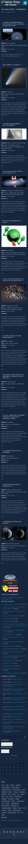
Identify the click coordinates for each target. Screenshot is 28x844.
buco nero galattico (15, 787)
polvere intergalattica (11, 309)
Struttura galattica (11, 43)
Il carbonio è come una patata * (12, 522)
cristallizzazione (12, 192)
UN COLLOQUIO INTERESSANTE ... (11, 615)
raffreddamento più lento (7, 194)
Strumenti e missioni (21, 143)
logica (3, 796)
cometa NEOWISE (20, 94)
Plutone (13, 801)
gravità (14, 794)
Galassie (9, 143)
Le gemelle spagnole (7, 618)
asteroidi (12, 785)
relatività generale (14, 803)
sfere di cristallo (17, 194)
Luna (7, 796)
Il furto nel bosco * (7, 663)
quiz (3, 803)
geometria (4, 794)
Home (2, 12)
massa (24, 491)
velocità (9, 810)
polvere (6, 95)
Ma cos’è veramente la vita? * (12, 221)
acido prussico (7, 383)
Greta (23, 146)
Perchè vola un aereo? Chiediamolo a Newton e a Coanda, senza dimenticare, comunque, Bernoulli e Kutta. (14, 625)
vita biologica (23, 545)
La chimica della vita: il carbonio (12, 451)
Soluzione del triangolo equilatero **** (12, 649)
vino (18, 812)
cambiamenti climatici (6, 789)
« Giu (2, 779)
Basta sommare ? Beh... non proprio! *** (12, 668)
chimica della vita (13, 458)
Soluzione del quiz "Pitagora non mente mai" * (13, 641)
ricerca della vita (21, 252)
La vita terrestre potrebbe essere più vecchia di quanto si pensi (14, 417)
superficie (16, 343)
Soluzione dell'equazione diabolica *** (12, 673)
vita (18, 458)
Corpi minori (10, 91)
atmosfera (13, 383)
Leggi (2, 59)
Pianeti (8, 543)
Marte (11, 796)
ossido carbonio (5, 493)
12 (7, 198)
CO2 (14, 146)
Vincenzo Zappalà (12, 812)
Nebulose (16, 305)
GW (18, 794)
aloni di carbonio (11, 145)
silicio (17, 545)
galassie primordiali (13, 491)
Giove (9, 794)
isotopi (10, 424)
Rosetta (14, 808)
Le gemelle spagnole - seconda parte (11, 604)
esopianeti (14, 252)
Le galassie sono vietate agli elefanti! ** (13, 172)
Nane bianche (10, 190)
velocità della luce (16, 810)
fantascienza (22, 792)
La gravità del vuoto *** (8, 666)
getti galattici (18, 146)
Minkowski (4, 799)
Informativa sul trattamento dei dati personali (11, 820)
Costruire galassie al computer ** (12, 485)
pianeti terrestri (12, 545)
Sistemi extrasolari (11, 381)
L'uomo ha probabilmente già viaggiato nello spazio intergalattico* (13, 24)
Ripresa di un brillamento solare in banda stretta (14, 611)
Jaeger (2, 95)
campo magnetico (16, 789)
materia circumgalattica (18, 45)
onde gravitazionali (6, 801)
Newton (17, 799)
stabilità (3, 254)
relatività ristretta (5, 805)
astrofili (6, 94)
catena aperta (15, 307)
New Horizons (11, 799)
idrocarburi (3, 309)
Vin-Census (4, 812)
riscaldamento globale (6, 148)
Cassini (23, 789)
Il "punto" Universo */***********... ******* (13, 637)
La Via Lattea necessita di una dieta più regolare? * (13, 280)
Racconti (7, 803)
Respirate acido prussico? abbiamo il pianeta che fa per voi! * (13, 376)
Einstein (10, 792)
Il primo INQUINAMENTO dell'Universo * (12, 124)
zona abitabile (22, 254)
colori (14, 94)
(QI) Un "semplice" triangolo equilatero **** (13, 651)
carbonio (6, 45)
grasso (20, 307)
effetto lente (4, 792)
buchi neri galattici (5, 787)
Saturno (19, 808)
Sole (22, 194)
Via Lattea (19, 309)
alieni (3, 785)
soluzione (4, 810)
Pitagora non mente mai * (9, 646)
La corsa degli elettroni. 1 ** (9, 634)
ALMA (5, 145)
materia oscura (18, 796)
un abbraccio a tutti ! (7, 621)
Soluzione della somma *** (9, 660)
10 (7, 428)
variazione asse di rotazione (11, 254)
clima (10, 252)
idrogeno (20, 491)
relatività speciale (14, 805)
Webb (3, 815)
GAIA (18, 192)
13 (7, 462)
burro (5, 307)
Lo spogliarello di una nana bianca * (12, 336)
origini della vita (16, 424)
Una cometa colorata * (12, 65)
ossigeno (22, 192)
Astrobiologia (10, 250)
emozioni (16, 792)
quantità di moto (20, 801)
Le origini (13, 143)
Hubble (10, 45)
